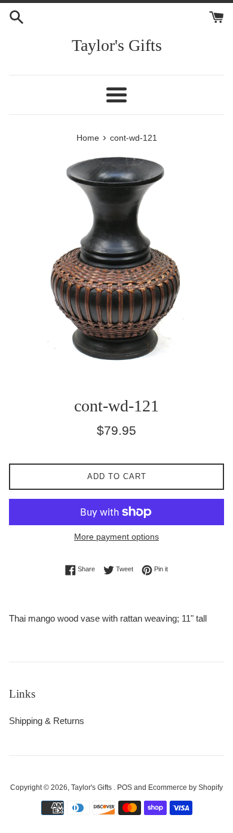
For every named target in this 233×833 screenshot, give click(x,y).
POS (124, 787)
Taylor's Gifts (117, 45)
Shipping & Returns (46, 721)
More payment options (116, 536)
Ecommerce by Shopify (185, 787)
